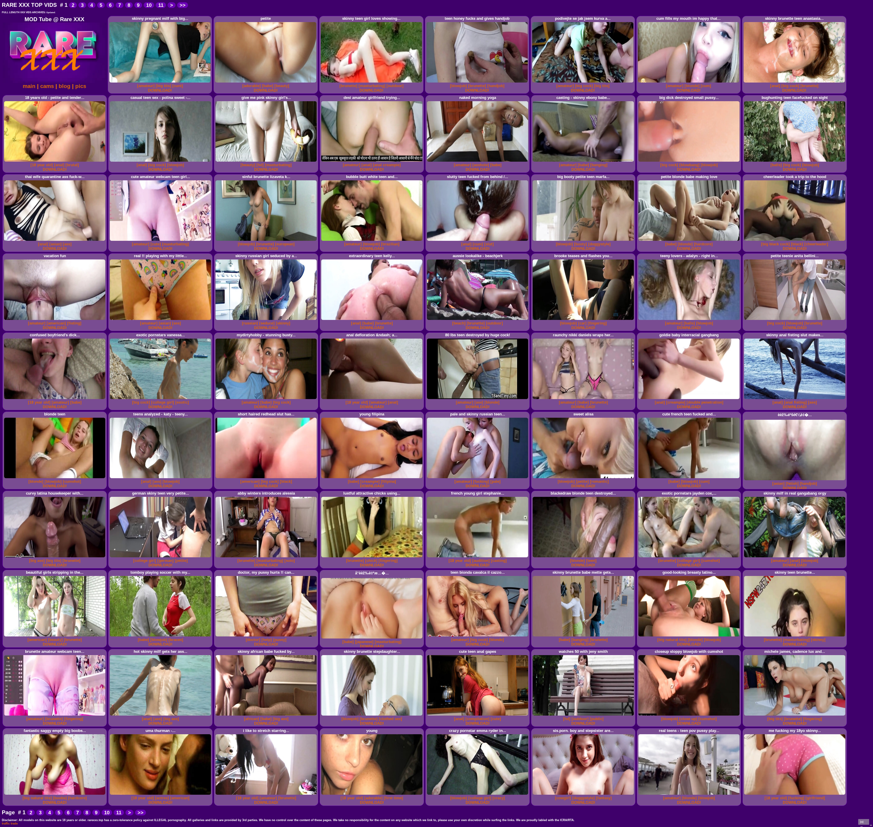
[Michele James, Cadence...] (795, 716)
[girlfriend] (815, 798)
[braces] (175, 640)
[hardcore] (703, 244)
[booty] (580, 244)
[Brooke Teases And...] (584, 320)
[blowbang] (689, 165)
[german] (165, 560)
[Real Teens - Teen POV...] (689, 795)
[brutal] (72, 165)
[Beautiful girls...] (55, 636)
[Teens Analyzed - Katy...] (161, 478)
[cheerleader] (816, 244)
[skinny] (283, 323)
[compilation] (477, 719)
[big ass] (37, 560)
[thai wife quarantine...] (55, 241)
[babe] (267, 86)
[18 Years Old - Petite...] (55, 162)
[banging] (598, 165)
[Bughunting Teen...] (795, 162)
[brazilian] (390, 244)
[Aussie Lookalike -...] (478, 320)
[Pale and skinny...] (478, 478)
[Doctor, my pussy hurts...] (267, 636)
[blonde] (692, 86)
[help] (266, 640)
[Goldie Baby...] (689, 399)
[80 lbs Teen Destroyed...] (478, 399)
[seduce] (267, 323)
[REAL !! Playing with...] (161, 320)
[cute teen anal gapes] (478, 716)
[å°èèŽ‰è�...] (372, 638)
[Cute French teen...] (689, 478)
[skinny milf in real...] (795, 557)
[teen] (591, 560)
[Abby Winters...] (267, 557)
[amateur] (146, 86)
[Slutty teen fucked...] (478, 241)
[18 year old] (41, 165)
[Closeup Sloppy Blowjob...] (689, 716)
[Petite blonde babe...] (689, 241)
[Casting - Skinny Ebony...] (584, 162)
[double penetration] (705, 402)
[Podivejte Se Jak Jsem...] (583, 82)
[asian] (55, 244)
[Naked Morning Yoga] (478, 162)
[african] (251, 719)
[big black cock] (775, 244)
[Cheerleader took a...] (795, 241)
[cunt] (177, 86)
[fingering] (597, 323)
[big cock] (584, 86)
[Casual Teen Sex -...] (161, 162)
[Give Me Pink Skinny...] (267, 162)
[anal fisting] (795, 402)
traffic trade (10, 823)
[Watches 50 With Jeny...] (584, 716)
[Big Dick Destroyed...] (689, 162)
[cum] (706, 86)
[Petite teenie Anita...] (795, 320)
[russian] (250, 323)
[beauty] (281, 86)
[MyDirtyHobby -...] (267, 399)
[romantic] (599, 481)
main (29, 86)
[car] (582, 323)
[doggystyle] (599, 244)
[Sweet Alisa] (584, 478)
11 (160, 5)
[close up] (688, 719)
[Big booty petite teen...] (584, 241)
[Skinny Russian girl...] (267, 320)
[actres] (162, 798)
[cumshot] (72, 481)
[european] (285, 244)
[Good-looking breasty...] (689, 636)
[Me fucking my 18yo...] (795, 795)
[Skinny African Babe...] (267, 716)
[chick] (371, 560)
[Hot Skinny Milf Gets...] (161, 716)
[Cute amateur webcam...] (161, 241)
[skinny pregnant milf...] (160, 82)
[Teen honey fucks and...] (477, 82)
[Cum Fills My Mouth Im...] (689, 82)
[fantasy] (604, 798)
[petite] (266, 82)
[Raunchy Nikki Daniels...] (584, 399)
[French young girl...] (478, 557)
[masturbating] (372, 86)
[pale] (495, 481)
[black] (797, 244)
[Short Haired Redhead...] (267, 478)
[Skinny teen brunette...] (795, 636)
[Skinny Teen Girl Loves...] (372, 82)
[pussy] (279, 640)
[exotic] (182, 402)
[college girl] (162, 402)
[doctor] (253, 640)
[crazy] (498, 798)
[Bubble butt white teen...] (372, 241)
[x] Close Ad (863, 822)
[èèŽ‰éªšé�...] (795, 480)
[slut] (489, 244)
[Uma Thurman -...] (161, 795)
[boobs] (60, 798)
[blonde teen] (55, 478)
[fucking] (481, 481)
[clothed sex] (390, 719)
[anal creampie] (387, 165)
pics (80, 86)
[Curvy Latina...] (55, 557)
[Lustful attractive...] (372, 557)
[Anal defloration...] (372, 399)
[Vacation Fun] (55, 320)
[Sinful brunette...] (267, 241)
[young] (372, 795)
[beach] (459, 323)
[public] (597, 719)
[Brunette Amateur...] (55, 716)
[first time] (393, 798)
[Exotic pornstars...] (161, 399)
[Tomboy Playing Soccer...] (161, 636)
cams (47, 86)
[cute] (156, 244)
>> (183, 5)
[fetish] (792, 483)
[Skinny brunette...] (372, 716)
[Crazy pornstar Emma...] (478, 795)
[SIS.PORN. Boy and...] (584, 795)
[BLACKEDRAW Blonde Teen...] (584, 557)
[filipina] (388, 481)
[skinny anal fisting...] (795, 399)
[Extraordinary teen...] (372, 320)
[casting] (499, 560)
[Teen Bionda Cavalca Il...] (478, 636)
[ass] (67, 244)
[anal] (775, 86)
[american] (56, 323)
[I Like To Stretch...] (267, 795)
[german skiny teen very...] (161, 557)
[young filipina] (372, 478)
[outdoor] (395, 86)
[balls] (776, 165)
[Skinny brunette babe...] (584, 636)
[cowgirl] (563, 798)
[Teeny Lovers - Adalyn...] (689, 320)
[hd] (260, 165)
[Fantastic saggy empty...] (55, 795)
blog (64, 86)
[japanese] (364, 642)
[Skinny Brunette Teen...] (795, 82)
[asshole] (480, 165)
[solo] (289, 560)
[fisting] (74, 323)
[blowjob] (458, 86)
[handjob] (495, 86)
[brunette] (348, 86)
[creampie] (675, 402)
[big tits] (163, 86)
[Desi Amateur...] (372, 162)
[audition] (481, 560)
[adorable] (251, 86)
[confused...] (55, 399)
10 (149, 5)
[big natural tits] (672, 640)
